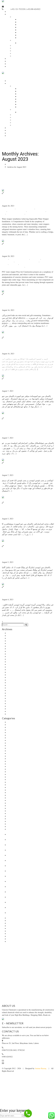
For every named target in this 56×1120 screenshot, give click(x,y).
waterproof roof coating (10, 1001)
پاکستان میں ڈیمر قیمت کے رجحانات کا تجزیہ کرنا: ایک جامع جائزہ (27, 347)
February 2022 (12, 662)
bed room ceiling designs (16, 730)
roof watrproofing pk (29, 996)
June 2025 (11, 633)
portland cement (13, 803)
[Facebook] (2, 1066)
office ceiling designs (15, 800)
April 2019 (11, 711)
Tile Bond (32, 960)
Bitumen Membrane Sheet (25, 962)
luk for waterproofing (15, 792)
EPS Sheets (27, 957)
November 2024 (13, 635)
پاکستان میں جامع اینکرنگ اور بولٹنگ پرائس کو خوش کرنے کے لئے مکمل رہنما (28, 556)
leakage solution (13, 790)
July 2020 (10, 690)
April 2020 (11, 693)
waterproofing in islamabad (17, 936)
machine (10, 795)
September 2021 (13, 672)
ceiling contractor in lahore (19, 259)
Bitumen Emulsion (28, 954)
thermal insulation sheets (16, 826)
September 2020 (13, 688)
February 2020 (12, 698)
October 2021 (12, 669)
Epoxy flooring (43, 965)
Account (7, 1063)
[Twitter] (1, 1066)
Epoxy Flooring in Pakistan (42, 970)
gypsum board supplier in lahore (27, 261)
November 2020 (13, 683)
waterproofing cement (15, 931)
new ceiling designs (14, 798)
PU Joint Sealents (29, 965)
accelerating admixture (15, 722)
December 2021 (13, 664)
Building (5, 259)
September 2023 (13, 643)
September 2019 (13, 709)
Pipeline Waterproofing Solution (41, 980)
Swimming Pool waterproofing (24, 983)
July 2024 (10, 641)
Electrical (10, 766)
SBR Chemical (43, 954)
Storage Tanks (7, 983)
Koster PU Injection (41, 957)
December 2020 (13, 680)
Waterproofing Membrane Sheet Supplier (17, 973)
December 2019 (13, 703)
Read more (6, 238)
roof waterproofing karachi (34, 988)
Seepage (10, 813)
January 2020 (12, 701)
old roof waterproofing (11, 996)
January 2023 (12, 654)
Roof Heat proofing (21, 980)
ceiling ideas (11, 748)
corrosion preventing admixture (18, 764)
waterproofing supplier (15, 939)
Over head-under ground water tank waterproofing (28, 966)
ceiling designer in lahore (17, 211)
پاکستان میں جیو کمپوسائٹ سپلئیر (24, 387)
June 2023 (11, 649)
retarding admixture (14, 806)
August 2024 (12, 638)
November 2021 (13, 667)
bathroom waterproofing (16, 727)
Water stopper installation (21, 201)
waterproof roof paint (45, 994)
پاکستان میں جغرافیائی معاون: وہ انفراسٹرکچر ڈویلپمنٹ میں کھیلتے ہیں (27, 430)
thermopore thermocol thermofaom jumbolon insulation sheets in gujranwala (27, 214)
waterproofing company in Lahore (40, 975)
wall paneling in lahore (15, 920)
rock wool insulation (14, 808)
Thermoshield (22, 960)
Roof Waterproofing (24, 986)
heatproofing (13, 264)
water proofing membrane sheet (18, 923)
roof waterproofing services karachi (22, 994)
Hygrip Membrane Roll (11, 954)
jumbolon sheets (13, 787)
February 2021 (12, 675)
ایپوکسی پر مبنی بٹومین (17, 471)
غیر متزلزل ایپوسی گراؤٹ (19, 595)
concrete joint (35, 259)
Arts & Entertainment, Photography (20, 725)
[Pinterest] (6, 1066)
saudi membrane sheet (15, 811)
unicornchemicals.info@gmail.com (25, 6)
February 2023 (12, 651)
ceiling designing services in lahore (20, 745)
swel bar (10, 819)
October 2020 (12, 685)
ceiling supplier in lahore (36, 211)
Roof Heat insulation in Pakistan (16, 978)
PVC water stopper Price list (22, 252)
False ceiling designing (15, 769)
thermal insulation (13, 824)
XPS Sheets (17, 957)
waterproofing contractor (16, 933)
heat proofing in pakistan (15, 213)
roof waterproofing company (12, 988)
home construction (14, 785)
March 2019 (11, 714)
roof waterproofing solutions (25, 991)
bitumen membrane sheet (25, 208)
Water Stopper (10, 960)
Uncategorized (7, 312)
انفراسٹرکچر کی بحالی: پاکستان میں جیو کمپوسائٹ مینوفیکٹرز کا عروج (28, 512)
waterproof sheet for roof (29, 1001)
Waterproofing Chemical (18, 970)
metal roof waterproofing (44, 999)
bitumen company (8, 208)
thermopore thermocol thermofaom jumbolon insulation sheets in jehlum (26, 267)
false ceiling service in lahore (18, 772)
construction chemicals (15, 759)
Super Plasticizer (44, 960)
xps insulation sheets (14, 941)
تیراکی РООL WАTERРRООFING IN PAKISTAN (27, 304)
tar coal (10, 821)
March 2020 (11, 696)
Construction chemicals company (19, 761)
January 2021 (12, 677)
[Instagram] (4, 1066)
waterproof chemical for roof (22, 999)
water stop (11, 926)
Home (9, 164)
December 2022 (13, 656)
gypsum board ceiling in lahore (18, 774)
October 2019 (12, 706)
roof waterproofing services (43, 986)
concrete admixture (14, 753)
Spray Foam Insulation (15, 816)
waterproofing (12, 928)
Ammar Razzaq (41, 1068)
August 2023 (12, 646)
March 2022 (11, 659)
